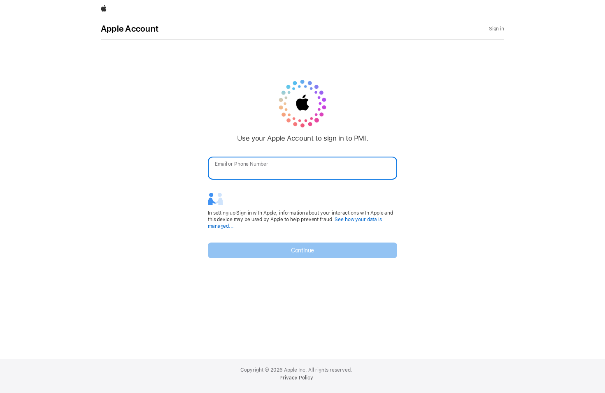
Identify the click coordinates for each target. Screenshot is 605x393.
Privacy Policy (296, 378)
